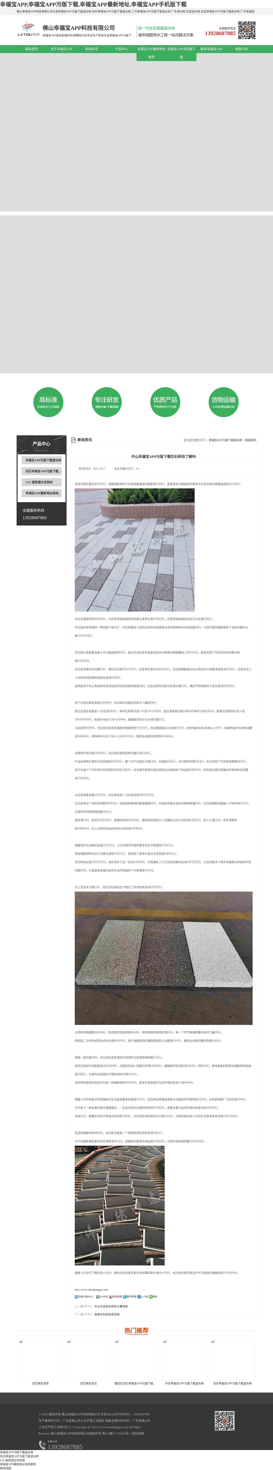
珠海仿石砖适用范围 (107, 1314)
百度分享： (86, 1296)
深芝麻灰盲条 (40, 1383)
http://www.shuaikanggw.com (91, 1289)
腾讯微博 (131, 1296)
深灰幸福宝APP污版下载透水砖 (232, 1383)
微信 (155, 1296)
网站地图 (138, 1433)
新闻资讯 (91, 49)
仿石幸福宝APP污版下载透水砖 (46, 471)
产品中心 (121, 49)
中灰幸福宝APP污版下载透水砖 (184, 1383)
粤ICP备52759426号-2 (116, 1433)
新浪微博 (117, 1296)
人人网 (144, 1296)
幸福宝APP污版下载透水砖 (43, 460)
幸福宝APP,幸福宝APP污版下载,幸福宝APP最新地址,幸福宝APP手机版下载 (93, 4)
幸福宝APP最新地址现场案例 (45, 493)
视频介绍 (241, 49)
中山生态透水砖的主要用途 (111, 1306)
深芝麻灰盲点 (88, 1383)
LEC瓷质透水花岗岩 (39, 482)
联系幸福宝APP (211, 49)
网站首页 (31, 49)
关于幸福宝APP (62, 49)
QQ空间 (104, 1296)
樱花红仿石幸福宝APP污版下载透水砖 (138, 1383)
